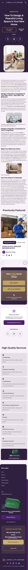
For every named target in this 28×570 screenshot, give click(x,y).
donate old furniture (5, 187)
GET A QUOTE (14, 283)
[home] (14, 2)
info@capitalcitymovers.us (14, 322)
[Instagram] (14, 39)
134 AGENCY (21, 566)
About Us (3, 477)
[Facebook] (20, 39)
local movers (23, 140)
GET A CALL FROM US (14, 289)
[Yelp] (8, 334)
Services (3, 474)
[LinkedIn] (19, 563)
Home (2, 472)
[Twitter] (8, 39)
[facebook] (11, 255)
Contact (2, 485)
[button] (3, 2)
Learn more (13, 548)
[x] (7, 255)
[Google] (20, 334)
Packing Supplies (4, 482)
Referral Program (4, 480)
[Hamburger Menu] (3, 2)
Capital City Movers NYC (8, 88)
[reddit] (9, 255)
